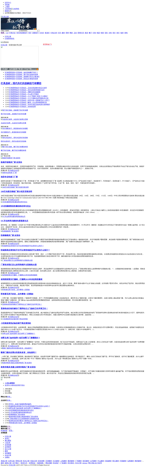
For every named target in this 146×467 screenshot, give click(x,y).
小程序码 (8, 9)
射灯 (118, 33)
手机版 (7, 4)
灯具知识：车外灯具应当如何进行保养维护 (35, 104)
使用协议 (32, 463)
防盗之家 (34, 461)
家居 (86, 33)
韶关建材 (86, 461)
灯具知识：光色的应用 (28, 106)
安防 (106, 33)
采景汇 (7, 438)
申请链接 (4, 430)
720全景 (7, 442)
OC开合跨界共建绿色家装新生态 (20, 412)
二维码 (7, 7)
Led (7, 33)
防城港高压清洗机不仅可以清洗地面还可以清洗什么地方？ (29, 406)
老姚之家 (4, 461)
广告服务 (63, 463)
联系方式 (24, 463)
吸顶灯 (47, 33)
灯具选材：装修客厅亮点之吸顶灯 (28, 76)
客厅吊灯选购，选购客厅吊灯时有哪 (13, 114)
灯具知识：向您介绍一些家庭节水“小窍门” (35, 100)
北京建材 (56, 461)
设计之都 (8, 449)
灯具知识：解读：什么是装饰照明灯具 (33, 102)
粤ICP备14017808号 (95, 463)
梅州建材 (138, 461)
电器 (98, 33)
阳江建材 (116, 461)
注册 (6, 383)
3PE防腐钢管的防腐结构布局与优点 (21, 410)
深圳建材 (8, 453)
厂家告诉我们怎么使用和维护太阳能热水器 (24, 418)
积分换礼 (71, 463)
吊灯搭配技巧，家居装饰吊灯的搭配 (13, 132)
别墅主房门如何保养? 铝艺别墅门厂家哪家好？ (25, 408)
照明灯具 (81, 33)
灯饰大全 (12, 33)
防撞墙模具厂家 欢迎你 (17, 414)
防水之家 (26, 461)
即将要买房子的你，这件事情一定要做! (23, 423)
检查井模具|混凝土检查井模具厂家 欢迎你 (23, 416)
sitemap (84, 463)
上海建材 (63, 461)
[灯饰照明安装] (10, 72)
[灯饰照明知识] (14, 88)
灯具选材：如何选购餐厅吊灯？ (27, 72)
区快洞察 (41, 461)
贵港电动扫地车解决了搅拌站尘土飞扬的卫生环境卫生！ (28, 421)
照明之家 (19, 461)
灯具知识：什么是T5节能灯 (29, 94)
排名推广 (56, 463)
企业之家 (8, 455)
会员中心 (8, 385)
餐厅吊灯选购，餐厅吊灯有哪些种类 (13, 150)
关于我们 (16, 463)
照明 (67, 33)
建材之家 (8, 463)
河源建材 (123, 461)
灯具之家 (4, 45)
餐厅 (90, 33)
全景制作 (8, 447)
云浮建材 (93, 461)
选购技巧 (35, 33)
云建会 (7, 457)
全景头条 (11, 461)
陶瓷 (71, 33)
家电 (126, 33)
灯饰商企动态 (13, 170)
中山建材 (101, 461)
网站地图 (48, 463)
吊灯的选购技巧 (22, 33)
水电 (110, 33)
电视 (102, 33)
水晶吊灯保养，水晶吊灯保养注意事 (13, 123)
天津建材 (48, 461)
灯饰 (94, 33)
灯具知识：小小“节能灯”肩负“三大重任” (34, 96)
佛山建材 (8, 440)
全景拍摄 (8, 445)
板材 (122, 33)
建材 (63, 33)
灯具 (59, 33)
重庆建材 (71, 461)
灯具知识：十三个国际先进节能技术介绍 (34, 98)
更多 (11, 430)
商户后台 (21, 385)
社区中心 (8, 2)
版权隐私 (40, 463)
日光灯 (41, 33)
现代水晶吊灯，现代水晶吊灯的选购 (13, 141)
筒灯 (114, 33)
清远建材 (108, 461)
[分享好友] (5, 42)
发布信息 (15, 385)
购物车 (7, 11)
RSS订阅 (78, 463)
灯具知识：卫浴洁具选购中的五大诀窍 (33, 88)
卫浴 (75, 33)
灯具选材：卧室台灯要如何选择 (27, 78)
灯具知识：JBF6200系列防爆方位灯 (32, 90)
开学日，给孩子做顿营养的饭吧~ (20, 404)
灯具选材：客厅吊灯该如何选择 (27, 74)
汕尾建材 (130, 461)
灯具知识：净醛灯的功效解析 (30, 92)
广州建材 (78, 461)
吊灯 (29, 33)
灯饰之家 (54, 33)
